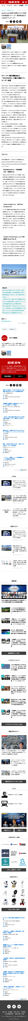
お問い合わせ (17, 1012)
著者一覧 (4, 1012)
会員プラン (20, 830)
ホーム (3, 5)
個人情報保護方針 (9, 1014)
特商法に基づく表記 (19, 1014)
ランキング (9, 5)
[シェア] (14, 21)
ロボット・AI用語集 (18, 5)
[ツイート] (11, 21)
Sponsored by (17, 999)
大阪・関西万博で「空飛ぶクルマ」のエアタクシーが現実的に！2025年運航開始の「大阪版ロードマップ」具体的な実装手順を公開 (14, 308)
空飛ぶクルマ (13, 329)
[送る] (17, 21)
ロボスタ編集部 (13, 338)
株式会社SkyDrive (6, 321)
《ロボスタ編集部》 (22, 323)
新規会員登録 (7, 376)
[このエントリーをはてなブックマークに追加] (20, 21)
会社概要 (10, 1012)
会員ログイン (7, 830)
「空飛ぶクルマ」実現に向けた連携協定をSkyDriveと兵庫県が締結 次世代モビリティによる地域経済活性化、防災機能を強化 (13, 301)
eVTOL (5, 329)
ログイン (20, 376)
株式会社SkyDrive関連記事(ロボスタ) (12, 312)
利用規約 (23, 1012)
